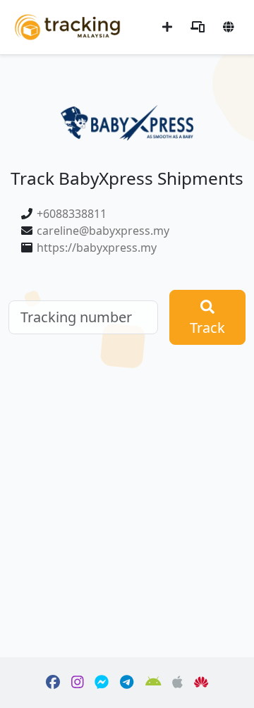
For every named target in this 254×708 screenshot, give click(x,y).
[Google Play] (153, 682)
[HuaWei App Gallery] (201, 682)
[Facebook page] (53, 682)
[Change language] (228, 26)
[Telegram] (126, 682)
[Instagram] (77, 682)
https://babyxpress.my (97, 247)
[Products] (197, 26)
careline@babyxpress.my (103, 230)
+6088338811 (72, 213)
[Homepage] (67, 25)
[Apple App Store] (177, 682)
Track (207, 327)
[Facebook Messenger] (102, 682)
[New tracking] (167, 26)
